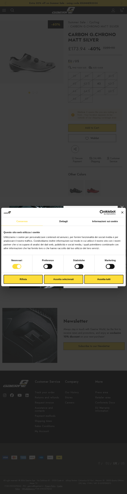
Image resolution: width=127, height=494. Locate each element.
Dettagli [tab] (63, 221)
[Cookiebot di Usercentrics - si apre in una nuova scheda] (102, 212)
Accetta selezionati (63, 279)
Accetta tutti (103, 279)
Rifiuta (23, 279)
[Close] (122, 207)
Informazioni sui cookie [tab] (105, 221)
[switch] (48, 266)
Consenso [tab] (22, 221)
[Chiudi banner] (122, 212)
